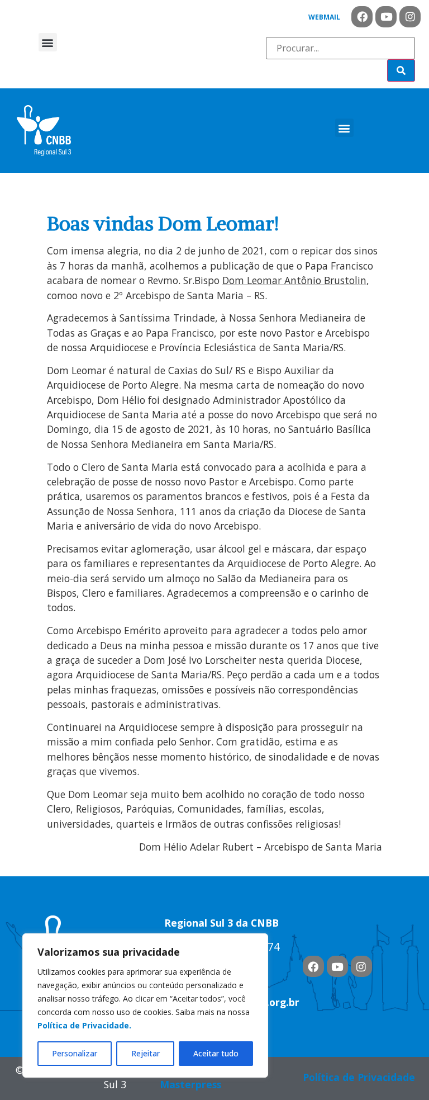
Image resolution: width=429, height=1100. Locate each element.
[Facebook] (362, 16)
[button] (48, 42)
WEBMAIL (324, 17)
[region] (145, 1005)
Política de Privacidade (359, 1077)
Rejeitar (145, 1053)
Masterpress (190, 1084)
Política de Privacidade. (84, 1025)
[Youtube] (386, 16)
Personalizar (74, 1053)
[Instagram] (410, 16)
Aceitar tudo (216, 1053)
